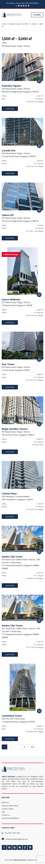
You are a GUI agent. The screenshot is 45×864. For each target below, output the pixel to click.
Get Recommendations (10, 818)
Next (32, 747)
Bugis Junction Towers (15, 429)
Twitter (21, 5)
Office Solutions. (20, 860)
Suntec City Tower (12, 556)
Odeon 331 (8, 215)
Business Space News (10, 806)
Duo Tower (8, 364)
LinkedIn (28, 5)
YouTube (26, 5)
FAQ (3, 812)
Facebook (19, 5)
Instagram (23, 5)
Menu (38, 15)
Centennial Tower (12, 715)
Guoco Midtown (11, 299)
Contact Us (6, 815)
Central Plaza (9, 493)
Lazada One (8, 150)
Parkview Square (11, 85)
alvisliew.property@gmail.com (17, 839)
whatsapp (16, 5)
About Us (5, 802)
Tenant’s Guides (8, 809)
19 (24, 747)
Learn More (9, 109)
